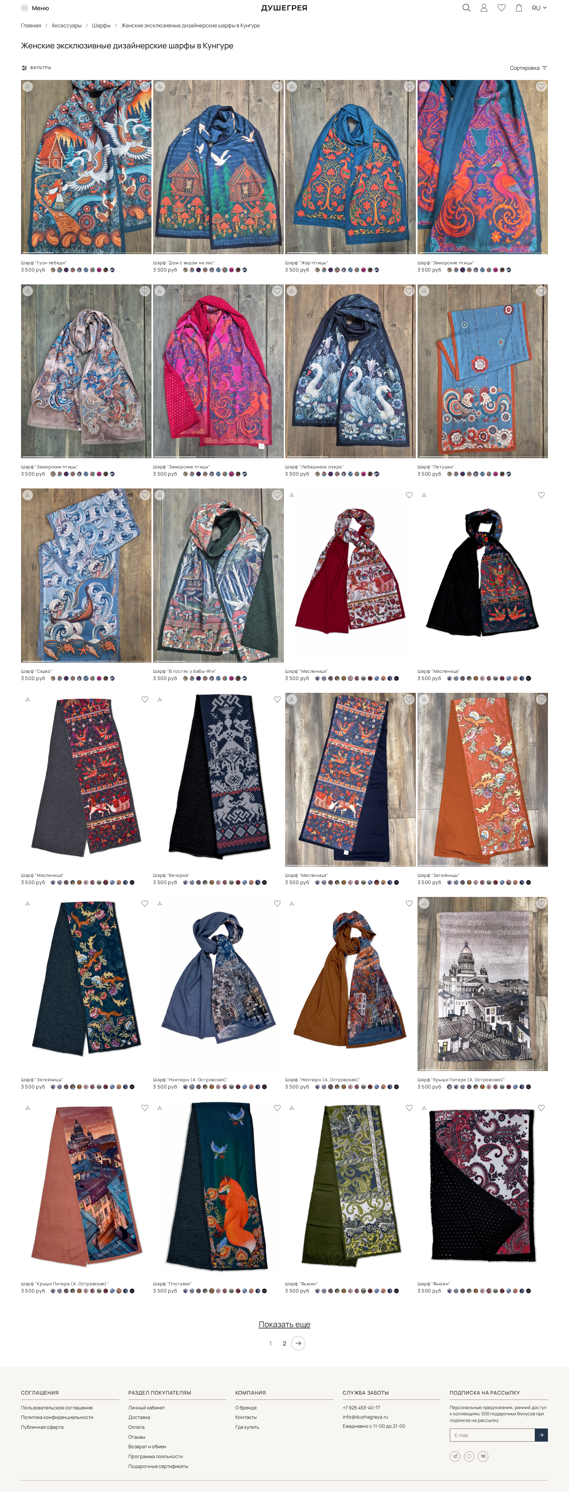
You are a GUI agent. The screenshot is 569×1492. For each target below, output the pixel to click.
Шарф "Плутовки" (172, 1284)
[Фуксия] (99, 270)
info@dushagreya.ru (365, 1417)
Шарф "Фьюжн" (301, 1284)
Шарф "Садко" (36, 671)
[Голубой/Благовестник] (317, 678)
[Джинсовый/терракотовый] (330, 678)
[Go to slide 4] (134, 250)
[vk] (483, 1456)
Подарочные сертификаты (158, 1466)
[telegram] (455, 1456)
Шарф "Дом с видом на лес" (184, 263)
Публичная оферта (42, 1427)
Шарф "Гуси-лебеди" (44, 263)
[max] (469, 1456)
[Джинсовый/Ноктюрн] (324, 678)
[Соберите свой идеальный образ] (27, 86)
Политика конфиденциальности (57, 1417)
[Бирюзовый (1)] (192, 270)
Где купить (247, 1427)
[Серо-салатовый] (363, 678)
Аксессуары (67, 25)
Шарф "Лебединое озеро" (314, 467)
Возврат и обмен (147, 1446)
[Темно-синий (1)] (92, 270)
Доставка (139, 1417)
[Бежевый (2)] (53, 270)
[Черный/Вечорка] (390, 678)
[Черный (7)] (112, 270)
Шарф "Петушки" (436, 467)
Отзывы (137, 1437)
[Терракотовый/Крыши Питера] (383, 678)
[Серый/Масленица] (370, 678)
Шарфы (101, 25)
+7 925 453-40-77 (361, 1407)
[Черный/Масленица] (396, 678)
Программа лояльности (155, 1456)
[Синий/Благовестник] (376, 678)
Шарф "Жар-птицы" (306, 263)
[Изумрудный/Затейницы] (337, 678)
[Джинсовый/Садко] (86, 270)
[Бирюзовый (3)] (72, 270)
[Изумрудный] (343, 678)
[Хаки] (105, 270)
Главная (31, 25)
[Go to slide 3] (102, 250)
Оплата (136, 1427)
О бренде (246, 1407)
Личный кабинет (146, 1407)
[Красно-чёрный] (357, 678)
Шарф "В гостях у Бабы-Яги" (184, 671)
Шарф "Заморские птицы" (446, 263)
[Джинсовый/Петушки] (79, 270)
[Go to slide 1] (38, 250)
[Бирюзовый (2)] (66, 270)
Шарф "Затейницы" (439, 875)
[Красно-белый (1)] (482, 678)
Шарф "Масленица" (306, 671)
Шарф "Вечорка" (171, 875)
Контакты (246, 1417)
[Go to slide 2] (70, 250)
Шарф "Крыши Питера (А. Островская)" (461, 1080)
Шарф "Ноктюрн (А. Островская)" (190, 1080)
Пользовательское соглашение (57, 1407)
